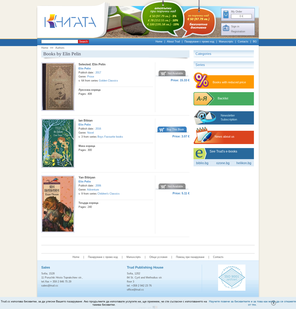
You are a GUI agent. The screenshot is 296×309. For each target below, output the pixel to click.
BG (255, 41)
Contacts (243, 41)
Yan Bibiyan (87, 177)
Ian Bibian (86, 120)
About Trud (173, 41)
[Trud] (74, 36)
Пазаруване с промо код (199, 41)
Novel (90, 132)
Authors (59, 47)
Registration (238, 31)
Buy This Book (175, 129)
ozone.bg (223, 163)
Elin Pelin (85, 68)
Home (158, 41)
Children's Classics (108, 193)
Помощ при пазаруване (190, 257)
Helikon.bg (243, 163)
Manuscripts (226, 41)
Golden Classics (108, 80)
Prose (90, 76)
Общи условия (158, 257)
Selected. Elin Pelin (92, 64)
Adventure (93, 189)
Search (83, 41)
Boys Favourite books (110, 136)
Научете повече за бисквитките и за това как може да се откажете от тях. (252, 303)
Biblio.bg (202, 163)
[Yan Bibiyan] (58, 204)
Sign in (235, 26)
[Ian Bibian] (58, 143)
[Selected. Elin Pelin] (58, 87)
